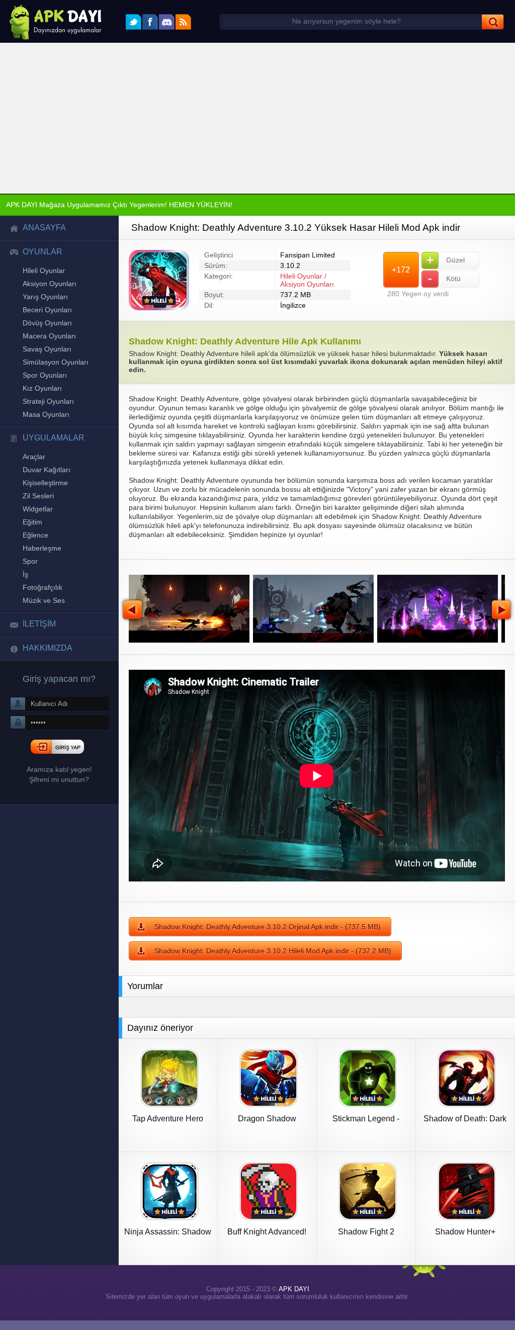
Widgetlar (38, 529)
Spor (30, 585)
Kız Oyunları (42, 400)
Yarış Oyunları (44, 302)
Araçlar (33, 473)
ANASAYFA (41, 229)
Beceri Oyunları (46, 316)
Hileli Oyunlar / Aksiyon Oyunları (306, 285)
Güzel (444, 262)
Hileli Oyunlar (44, 274)
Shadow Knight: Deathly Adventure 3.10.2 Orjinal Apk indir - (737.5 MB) (264, 930)
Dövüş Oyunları (46, 330)
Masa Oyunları (45, 428)
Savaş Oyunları (45, 358)
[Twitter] (133, 22)
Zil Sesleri (38, 515)
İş (25, 599)
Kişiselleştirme (45, 501)
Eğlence (35, 557)
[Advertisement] (257, 118)
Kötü (444, 281)
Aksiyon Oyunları (49, 288)
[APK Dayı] (52, 21)
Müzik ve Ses (42, 628)
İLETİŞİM (38, 653)
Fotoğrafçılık (42, 613)
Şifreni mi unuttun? (59, 810)
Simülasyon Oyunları (55, 372)
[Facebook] (150, 22)
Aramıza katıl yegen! (59, 800)
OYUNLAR (39, 254)
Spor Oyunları (44, 386)
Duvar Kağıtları (46, 487)
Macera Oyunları (48, 344)
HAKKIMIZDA (45, 678)
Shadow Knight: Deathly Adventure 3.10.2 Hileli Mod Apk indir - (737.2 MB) (269, 955)
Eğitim (33, 543)
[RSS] (183, 22)
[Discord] (167, 22)
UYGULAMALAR (49, 454)
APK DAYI (292, 1297)
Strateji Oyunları (48, 414)
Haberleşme (40, 571)
